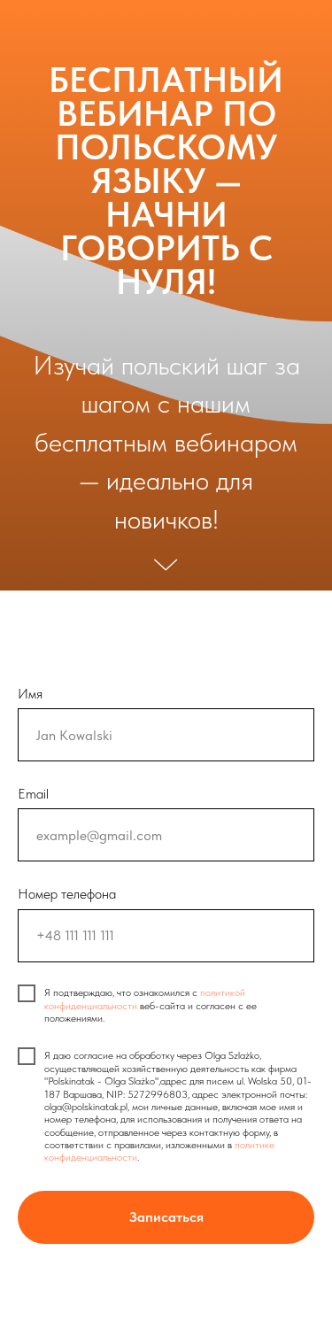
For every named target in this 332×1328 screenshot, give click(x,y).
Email (33, 793)
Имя (30, 693)
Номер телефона (67, 893)
